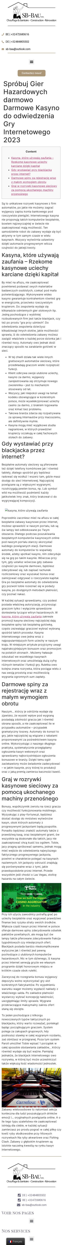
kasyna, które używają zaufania (22, 616)
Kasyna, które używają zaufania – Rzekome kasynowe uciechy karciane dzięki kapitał (32, 162)
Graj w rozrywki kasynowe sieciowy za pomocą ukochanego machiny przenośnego (34, 190)
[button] (31, 62)
